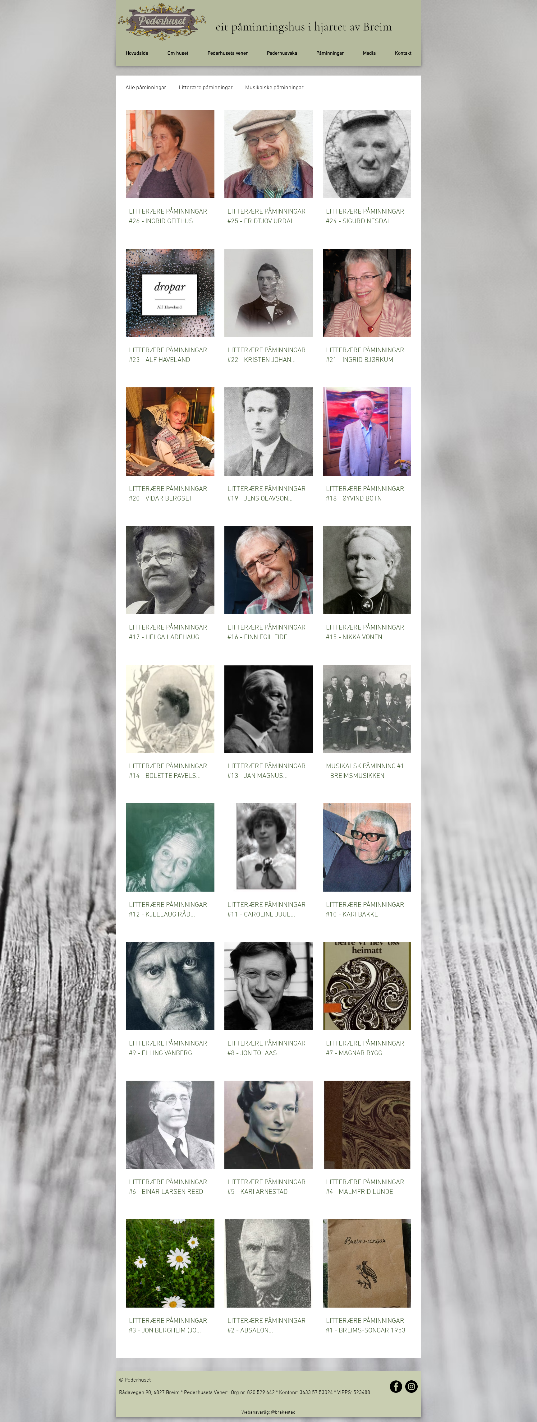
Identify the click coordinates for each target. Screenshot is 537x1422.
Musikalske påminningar (274, 88)
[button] (227, 53)
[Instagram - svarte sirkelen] (411, 1386)
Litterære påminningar (206, 88)
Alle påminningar (146, 88)
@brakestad (283, 1412)
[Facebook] (396, 1386)
